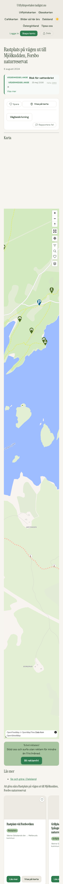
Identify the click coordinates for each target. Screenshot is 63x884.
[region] (31, 474)
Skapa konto (28, 33)
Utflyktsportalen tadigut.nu (31, 5)
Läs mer (13, 879)
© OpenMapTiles (27, 732)
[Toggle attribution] (56, 732)
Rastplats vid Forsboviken (20, 824)
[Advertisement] (31, 174)
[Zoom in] (55, 213)
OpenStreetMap (14, 735)
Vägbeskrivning (19, 117)
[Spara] (42, 799)
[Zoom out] (55, 218)
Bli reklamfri (31, 760)
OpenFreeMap (13, 732)
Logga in (14, 33)
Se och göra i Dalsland (23, 779)
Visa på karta (41, 103)
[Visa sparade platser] (55, 256)
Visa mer (11, 91)
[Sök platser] (55, 251)
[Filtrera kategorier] (55, 245)
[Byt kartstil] (55, 263)
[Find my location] (55, 238)
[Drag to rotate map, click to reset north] (55, 224)
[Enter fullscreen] (55, 231)
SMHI (54, 83)
